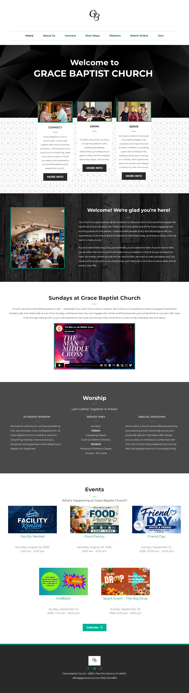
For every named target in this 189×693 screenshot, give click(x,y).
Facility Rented (32, 536)
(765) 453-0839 (108, 678)
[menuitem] (30, 36)
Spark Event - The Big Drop (125, 598)
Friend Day (156, 536)
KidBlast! (63, 598)
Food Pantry (94, 536)
